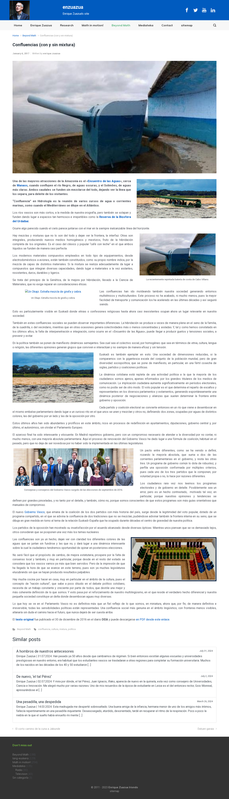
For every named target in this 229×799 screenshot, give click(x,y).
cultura (54, 629)
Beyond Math (121, 25)
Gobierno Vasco (35, 512)
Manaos (22, 185)
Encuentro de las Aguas (104, 181)
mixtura (63, 629)
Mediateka (145, 25)
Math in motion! (92, 25)
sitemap (187, 25)
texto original (25, 619)
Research (67, 25)
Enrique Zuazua (41, 25)
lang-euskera (20, 758)
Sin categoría (20, 777)
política (72, 629)
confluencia (44, 629)
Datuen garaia (206, 728)
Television (21, 774)
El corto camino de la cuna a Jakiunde (38, 728)
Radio (18, 770)
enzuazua (73, 7)
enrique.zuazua (51, 53)
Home (18, 25)
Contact (167, 25)
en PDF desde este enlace (152, 619)
